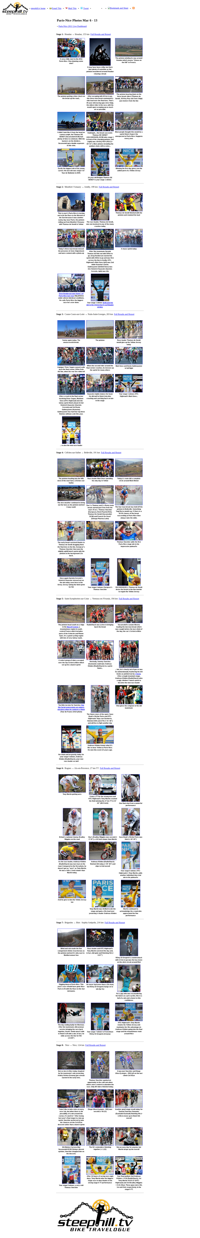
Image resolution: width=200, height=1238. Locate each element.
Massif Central (72, 627)
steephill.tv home (38, 8)
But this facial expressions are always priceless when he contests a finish (71, 707)
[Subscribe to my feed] (133, 8)
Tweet (86, 8)
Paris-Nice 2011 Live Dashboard (73, 26)
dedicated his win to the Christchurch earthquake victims (100, 305)
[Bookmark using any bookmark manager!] (118, 8)
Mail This (72, 8)
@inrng (138, 674)
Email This (56, 8)
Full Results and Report (100, 34)
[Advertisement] (188, 74)
